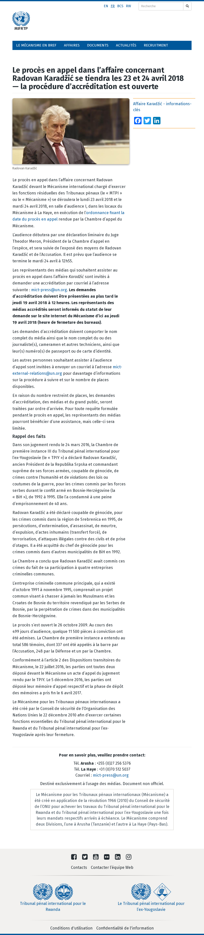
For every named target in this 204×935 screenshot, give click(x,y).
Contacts (79, 867)
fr (113, 6)
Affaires (72, 45)
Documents (97, 45)
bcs (120, 6)
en (106, 6)
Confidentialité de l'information (125, 928)
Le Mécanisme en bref (36, 45)
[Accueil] (21, 18)
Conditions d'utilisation (71, 928)
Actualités (126, 45)
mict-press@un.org (49, 289)
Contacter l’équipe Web (112, 867)
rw (128, 6)
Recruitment (156, 45)
